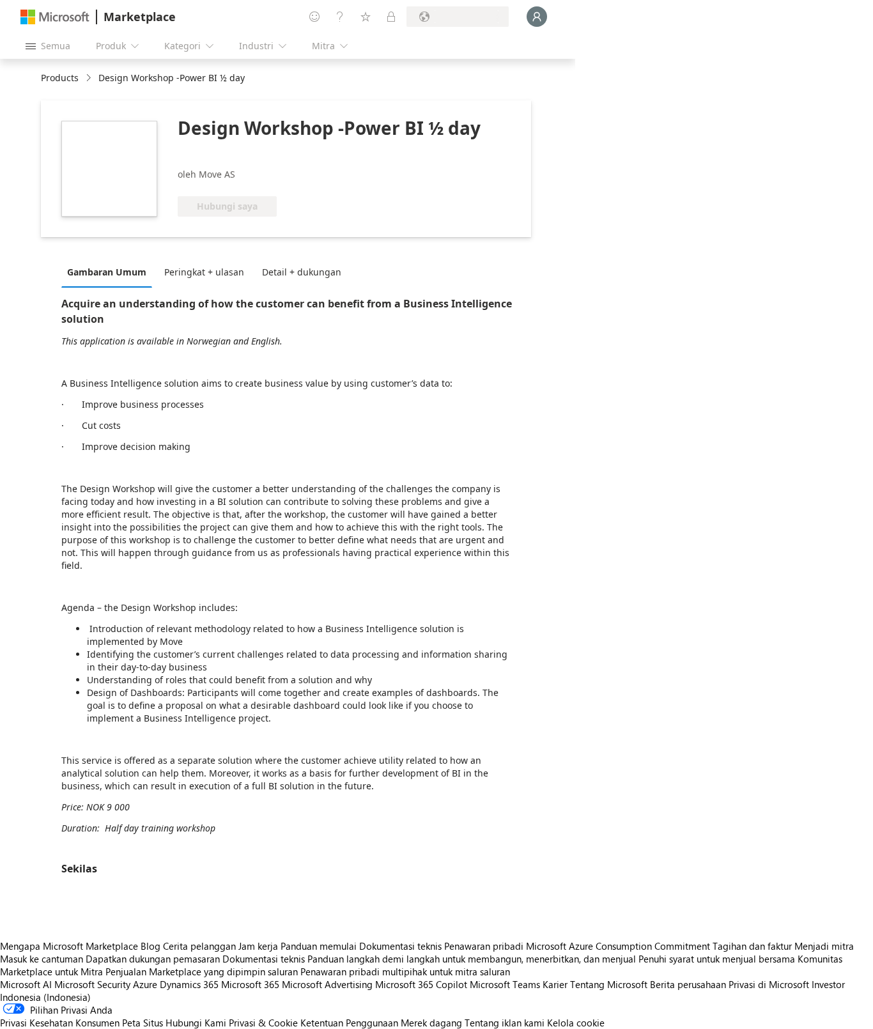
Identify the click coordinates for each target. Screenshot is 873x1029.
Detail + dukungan (301, 272)
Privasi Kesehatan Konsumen (60, 1022)
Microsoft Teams (505, 984)
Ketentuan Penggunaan (349, 1022)
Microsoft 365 (250, 984)
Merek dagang (431, 1022)
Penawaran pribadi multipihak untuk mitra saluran (405, 971)
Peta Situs (142, 1022)
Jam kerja (258, 946)
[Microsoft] (54, 17)
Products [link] (60, 78)
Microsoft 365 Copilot (421, 984)
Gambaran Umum (106, 272)
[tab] (109, 272)
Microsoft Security (92, 984)
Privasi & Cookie (263, 1022)
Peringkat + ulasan (204, 272)
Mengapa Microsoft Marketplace (69, 946)
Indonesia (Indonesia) (45, 997)
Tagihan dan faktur (752, 946)
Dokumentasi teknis (400, 946)
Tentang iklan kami (505, 1022)
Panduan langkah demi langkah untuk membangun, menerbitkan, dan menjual (471, 958)
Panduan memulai (319, 946)
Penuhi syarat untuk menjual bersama (716, 958)
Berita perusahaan (688, 984)
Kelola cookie (576, 1022)
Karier (555, 984)
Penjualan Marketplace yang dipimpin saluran (201, 971)
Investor (828, 984)
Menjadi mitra (824, 946)
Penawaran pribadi (483, 946)
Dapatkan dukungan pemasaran (153, 958)
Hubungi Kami (196, 1022)
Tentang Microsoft (608, 984)
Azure (145, 984)
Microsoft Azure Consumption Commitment (619, 946)
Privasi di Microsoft (769, 984)
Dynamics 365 (189, 984)
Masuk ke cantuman (41, 958)
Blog (150, 946)
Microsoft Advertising (327, 984)
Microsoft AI (26, 984)
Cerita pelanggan (199, 946)
